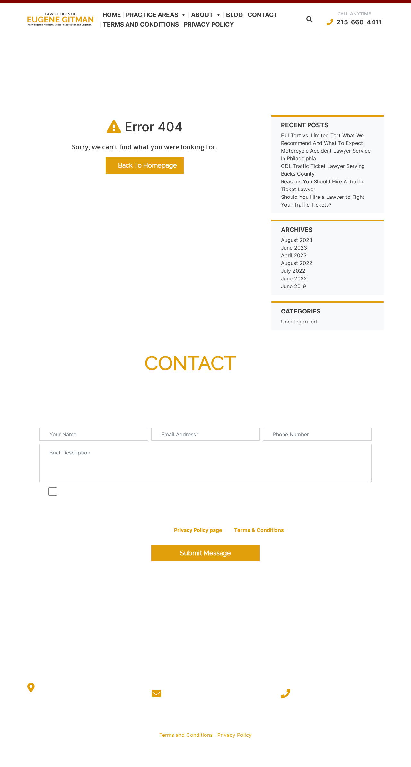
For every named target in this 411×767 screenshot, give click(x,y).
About (202, 15)
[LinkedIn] (211, 721)
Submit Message (205, 553)
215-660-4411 (358, 22)
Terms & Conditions (259, 530)
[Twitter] (199, 721)
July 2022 (293, 271)
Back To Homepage (147, 165)
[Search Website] (309, 19)
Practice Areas (152, 15)
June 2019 (293, 286)
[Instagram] (224, 721)
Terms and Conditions (141, 25)
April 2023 (294, 255)
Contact (263, 15)
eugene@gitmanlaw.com (211, 693)
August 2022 (296, 263)
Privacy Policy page (198, 530)
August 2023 (296, 240)
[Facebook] (186, 721)
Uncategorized (299, 321)
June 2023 (294, 247)
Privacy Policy (209, 25)
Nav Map (316, 756)
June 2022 (294, 278)
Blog (234, 15)
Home (111, 15)
